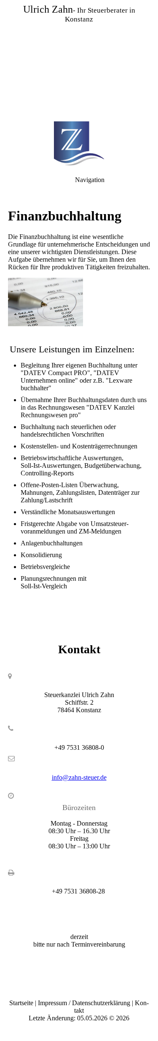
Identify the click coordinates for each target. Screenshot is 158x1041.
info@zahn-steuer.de (79, 777)
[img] (79, 59)
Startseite (21, 1002)
